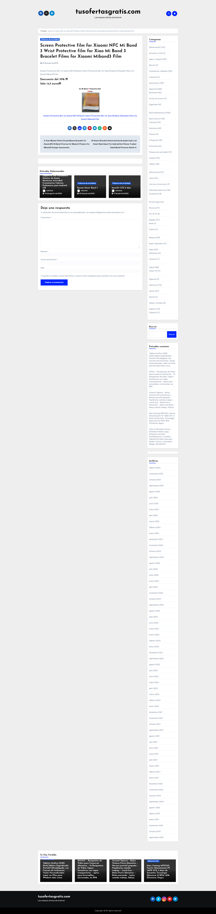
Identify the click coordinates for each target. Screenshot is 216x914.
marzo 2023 (154, 635)
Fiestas (152, 229)
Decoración (154, 83)
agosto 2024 (154, 563)
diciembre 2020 (156, 784)
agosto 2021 (154, 736)
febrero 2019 (154, 814)
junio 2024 (154, 575)
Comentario (46, 217)
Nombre (44, 251)
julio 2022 (153, 670)
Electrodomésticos (157, 113)
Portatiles (153, 146)
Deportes (153, 89)
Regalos (152, 220)
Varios (151, 291)
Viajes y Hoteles (156, 303)
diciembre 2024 (156, 539)
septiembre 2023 (156, 605)
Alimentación (155, 47)
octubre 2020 (155, 796)
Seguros (152, 279)
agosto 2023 (154, 611)
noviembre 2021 (156, 718)
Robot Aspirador (156, 244)
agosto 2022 (154, 664)
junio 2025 (153, 504)
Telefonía (153, 285)
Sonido (152, 158)
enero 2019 (154, 819)
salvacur (49, 191)
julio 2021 (153, 742)
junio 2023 (153, 623)
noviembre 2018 (156, 825)
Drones (152, 134)
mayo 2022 (154, 682)
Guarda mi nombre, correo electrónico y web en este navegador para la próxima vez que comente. (84, 276)
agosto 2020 (154, 808)
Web (42, 268)
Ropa (151, 249)
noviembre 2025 (156, 474)
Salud (151, 267)
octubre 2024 (155, 551)
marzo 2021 (154, 766)
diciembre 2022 (156, 653)
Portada (43, 31)
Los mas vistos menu (158, 184)
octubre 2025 (155, 480)
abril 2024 (153, 587)
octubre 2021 (155, 724)
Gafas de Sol (154, 172)
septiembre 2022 (156, 659)
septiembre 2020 (156, 802)
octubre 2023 (155, 599)
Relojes (152, 238)
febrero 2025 (154, 527)
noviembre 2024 (156, 545)
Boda (151, 223)
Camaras (153, 122)
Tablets (152, 164)
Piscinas (152, 208)
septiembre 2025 (156, 486)
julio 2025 (153, 498)
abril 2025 (153, 515)
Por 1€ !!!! (153, 214)
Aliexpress (153, 253)
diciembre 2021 (155, 712)
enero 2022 (154, 706)
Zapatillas (153, 104)
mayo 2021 (154, 754)
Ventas (152, 297)
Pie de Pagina (155, 202)
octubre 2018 (155, 831)
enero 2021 (154, 778)
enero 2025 (154, 533)
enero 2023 (154, 647)
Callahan (153, 312)
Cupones (153, 77)
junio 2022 (154, 676)
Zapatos (152, 309)
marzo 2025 (154, 521)
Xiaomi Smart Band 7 (87, 188)
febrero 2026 (155, 468)
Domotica (153, 128)
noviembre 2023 (156, 593)
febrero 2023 (154, 641)
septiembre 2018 (156, 837)
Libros (151, 178)
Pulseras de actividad (50, 39)
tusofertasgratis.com (108, 12)
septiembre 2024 (156, 557)
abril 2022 (153, 688)
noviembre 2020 (156, 790)
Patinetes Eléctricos (157, 190)
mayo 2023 (154, 629)
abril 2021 (153, 760)
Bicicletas (153, 93)
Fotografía (153, 140)
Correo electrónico (49, 260)
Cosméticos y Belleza (158, 71)
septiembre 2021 (156, 730)
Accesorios (154, 194)
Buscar (153, 327)
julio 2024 (153, 569)
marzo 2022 (154, 694)
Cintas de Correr (156, 99)
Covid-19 (153, 271)
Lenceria (153, 259)
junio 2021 (153, 748)
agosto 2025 (154, 492)
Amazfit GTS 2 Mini (121, 188)
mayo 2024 (154, 581)
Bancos (152, 65)
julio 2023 (153, 617)
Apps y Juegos (155, 59)
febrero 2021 (154, 772)
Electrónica (154, 119)
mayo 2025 (154, 509)
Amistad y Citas (156, 53)
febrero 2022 (155, 700)
